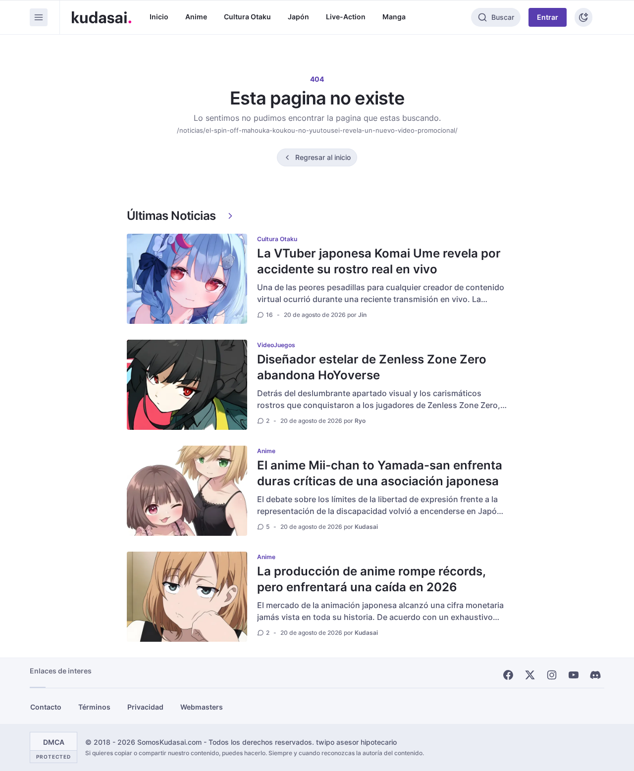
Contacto (45, 707)
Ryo (360, 420)
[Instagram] (552, 675)
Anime (196, 16)
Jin (362, 314)
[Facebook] (508, 675)
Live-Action (346, 16)
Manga (394, 16)
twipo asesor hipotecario (356, 742)
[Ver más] (230, 216)
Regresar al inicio (323, 157)
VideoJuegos (276, 345)
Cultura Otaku (247, 16)
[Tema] (583, 17)
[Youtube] (573, 675)
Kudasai (366, 526)
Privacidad (145, 707)
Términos (94, 707)
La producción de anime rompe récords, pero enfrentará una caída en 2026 (371, 579)
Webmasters (201, 707)
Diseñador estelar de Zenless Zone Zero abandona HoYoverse (371, 367)
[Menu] (39, 17)
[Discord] (595, 675)
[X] (530, 675)
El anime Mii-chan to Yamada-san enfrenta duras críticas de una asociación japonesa (379, 473)
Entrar (547, 17)
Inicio (159, 16)
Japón (298, 16)
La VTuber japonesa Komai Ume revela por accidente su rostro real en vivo (379, 261)
